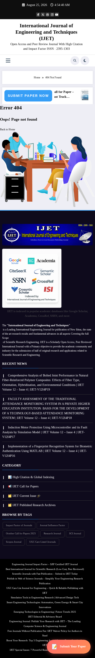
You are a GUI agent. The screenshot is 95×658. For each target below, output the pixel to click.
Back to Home (7, 129)
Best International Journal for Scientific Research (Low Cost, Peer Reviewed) (45, 569)
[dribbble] (47, 15)
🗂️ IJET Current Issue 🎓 (24, 496)
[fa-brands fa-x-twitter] (43, 15)
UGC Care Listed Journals (42, 542)
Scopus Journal (13, 542)
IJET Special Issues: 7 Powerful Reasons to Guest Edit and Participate (45, 650)
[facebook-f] (38, 15)
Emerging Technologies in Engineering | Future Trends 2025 (45, 612)
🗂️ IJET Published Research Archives (31, 505)
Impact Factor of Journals (19, 525)
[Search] (74, 60)
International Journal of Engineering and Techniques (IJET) (46, 32)
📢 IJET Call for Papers (23, 486)
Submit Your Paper (73, 646)
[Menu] (8, 60)
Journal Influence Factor (52, 525)
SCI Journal (75, 533)
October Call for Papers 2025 (21, 533)
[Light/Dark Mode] (84, 60)
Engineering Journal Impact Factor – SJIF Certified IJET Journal (45, 564)
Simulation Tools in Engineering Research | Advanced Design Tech (45, 597)
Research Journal (52, 533)
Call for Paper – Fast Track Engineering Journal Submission (62, 94)
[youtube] (57, 15)
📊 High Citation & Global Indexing (31, 477)
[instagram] (52, 15)
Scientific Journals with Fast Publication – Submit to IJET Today (45, 574)
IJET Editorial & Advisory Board (45, 617)
